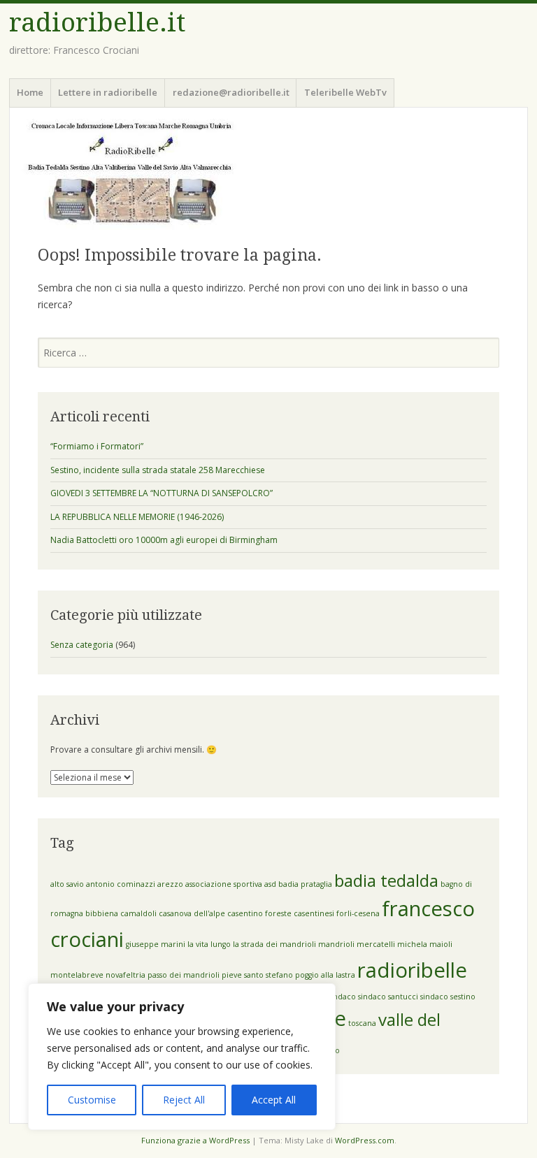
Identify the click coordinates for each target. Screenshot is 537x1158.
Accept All (274, 1099)
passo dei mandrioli (184, 975)
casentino (245, 913)
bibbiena (101, 913)
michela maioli (424, 944)
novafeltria (125, 975)
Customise (92, 1099)
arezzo (170, 884)
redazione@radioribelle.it (231, 92)
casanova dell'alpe (192, 913)
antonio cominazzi (120, 884)
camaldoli (138, 913)
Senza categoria (81, 645)
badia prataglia (305, 884)
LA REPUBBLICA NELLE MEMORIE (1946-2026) (137, 517)
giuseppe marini (155, 944)
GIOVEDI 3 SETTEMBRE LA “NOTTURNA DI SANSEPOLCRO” (161, 493)
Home (30, 92)
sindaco (342, 996)
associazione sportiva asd (230, 884)
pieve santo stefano (257, 975)
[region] (182, 1056)
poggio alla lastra (325, 975)
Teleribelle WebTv (345, 92)
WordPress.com (364, 1140)
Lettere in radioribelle (107, 92)
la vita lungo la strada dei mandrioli (251, 944)
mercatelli (376, 944)
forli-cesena (358, 913)
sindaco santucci (388, 996)
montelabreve (76, 975)
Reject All (184, 1099)
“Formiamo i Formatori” (96, 446)
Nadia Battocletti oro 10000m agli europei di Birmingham (164, 540)
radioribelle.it (97, 23)
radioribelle (412, 970)
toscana (362, 1023)
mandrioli (336, 944)
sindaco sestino (447, 996)
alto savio (67, 884)
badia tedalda (386, 880)
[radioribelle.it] (268, 174)
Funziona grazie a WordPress (195, 1140)
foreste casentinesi (299, 913)
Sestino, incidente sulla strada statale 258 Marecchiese (157, 470)
